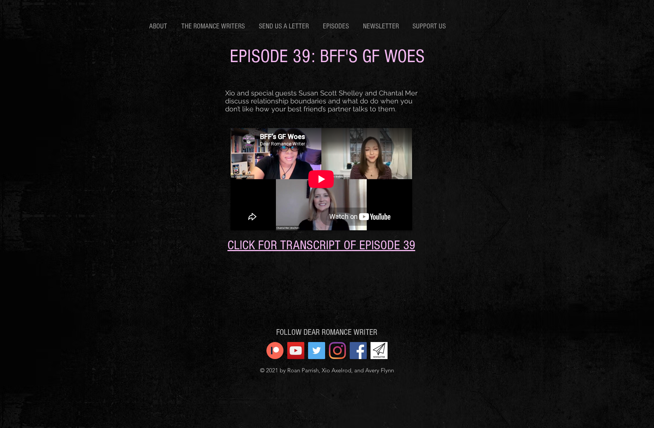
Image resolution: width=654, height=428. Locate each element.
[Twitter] (316, 350)
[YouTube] (295, 350)
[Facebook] (358, 350)
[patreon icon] (274, 350)
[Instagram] (337, 350)
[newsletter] (379, 350)
